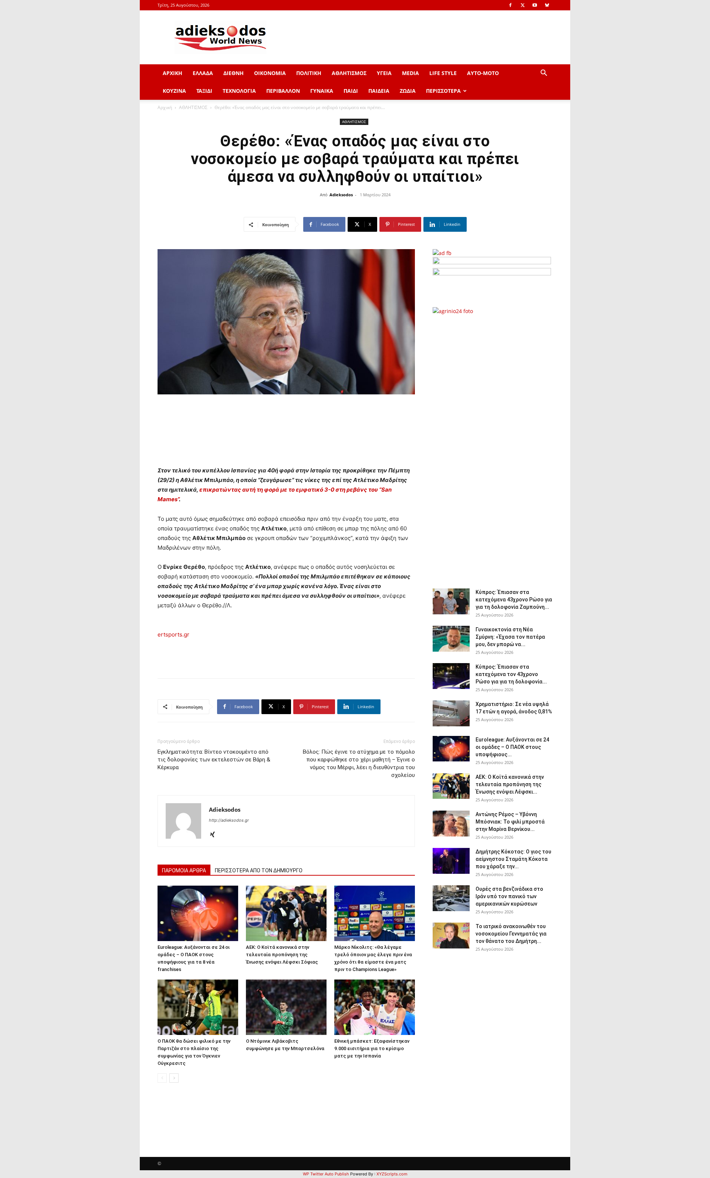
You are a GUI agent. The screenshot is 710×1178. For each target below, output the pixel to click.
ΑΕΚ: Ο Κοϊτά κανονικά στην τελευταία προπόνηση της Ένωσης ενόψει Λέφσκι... (510, 784)
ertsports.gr (173, 634)
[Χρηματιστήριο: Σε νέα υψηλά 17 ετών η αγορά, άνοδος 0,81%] (451, 713)
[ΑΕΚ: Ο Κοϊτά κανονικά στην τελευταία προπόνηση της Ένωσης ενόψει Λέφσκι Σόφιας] (286, 913)
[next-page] (174, 1078)
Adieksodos (341, 194)
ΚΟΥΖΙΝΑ (174, 90)
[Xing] (215, 835)
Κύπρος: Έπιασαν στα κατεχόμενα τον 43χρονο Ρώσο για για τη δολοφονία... (511, 674)
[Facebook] (510, 5)
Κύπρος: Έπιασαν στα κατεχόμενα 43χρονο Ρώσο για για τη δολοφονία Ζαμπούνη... (514, 599)
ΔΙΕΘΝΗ (233, 73)
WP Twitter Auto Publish (326, 1174)
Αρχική (165, 107)
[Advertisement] (492, 448)
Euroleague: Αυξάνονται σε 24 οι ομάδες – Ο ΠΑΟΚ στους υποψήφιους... (512, 747)
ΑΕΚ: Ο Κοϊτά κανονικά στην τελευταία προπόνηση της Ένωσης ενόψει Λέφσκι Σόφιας (282, 954)
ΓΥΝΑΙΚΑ (321, 90)
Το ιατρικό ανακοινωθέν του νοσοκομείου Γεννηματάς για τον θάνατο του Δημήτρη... (511, 933)
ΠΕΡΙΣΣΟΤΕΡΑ (443, 90)
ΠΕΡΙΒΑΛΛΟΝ (283, 90)
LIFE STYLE (443, 73)
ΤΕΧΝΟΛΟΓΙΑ (239, 90)
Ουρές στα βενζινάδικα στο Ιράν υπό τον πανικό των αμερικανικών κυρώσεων (509, 896)
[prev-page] (162, 1078)
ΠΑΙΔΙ (351, 90)
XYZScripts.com (392, 1174)
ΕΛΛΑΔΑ (203, 73)
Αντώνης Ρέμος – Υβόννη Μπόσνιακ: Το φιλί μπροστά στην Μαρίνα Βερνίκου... (510, 821)
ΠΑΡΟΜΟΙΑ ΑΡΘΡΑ (184, 870)
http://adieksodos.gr (229, 820)
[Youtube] (534, 5)
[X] (522, 5)
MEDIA (410, 73)
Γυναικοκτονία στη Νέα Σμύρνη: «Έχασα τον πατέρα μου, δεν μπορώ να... (510, 637)
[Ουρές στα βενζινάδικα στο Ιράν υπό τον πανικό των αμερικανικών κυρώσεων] (451, 898)
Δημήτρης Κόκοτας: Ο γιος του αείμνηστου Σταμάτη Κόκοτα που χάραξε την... (513, 859)
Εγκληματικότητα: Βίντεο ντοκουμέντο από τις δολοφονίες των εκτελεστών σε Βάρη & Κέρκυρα (214, 759)
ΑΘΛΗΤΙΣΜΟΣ (349, 73)
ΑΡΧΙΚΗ (172, 73)
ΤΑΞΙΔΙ (204, 90)
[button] (543, 73)
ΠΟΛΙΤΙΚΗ (308, 73)
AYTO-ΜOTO (483, 73)
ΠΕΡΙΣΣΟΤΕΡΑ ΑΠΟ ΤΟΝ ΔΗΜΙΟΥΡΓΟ (258, 870)
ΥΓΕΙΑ (384, 73)
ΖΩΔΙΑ (408, 90)
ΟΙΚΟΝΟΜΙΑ (270, 73)
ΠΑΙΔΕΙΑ (378, 90)
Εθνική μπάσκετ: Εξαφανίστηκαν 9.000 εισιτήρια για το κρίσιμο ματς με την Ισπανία (371, 1048)
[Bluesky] (546, 5)
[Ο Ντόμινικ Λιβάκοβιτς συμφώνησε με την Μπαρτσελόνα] (286, 1007)
